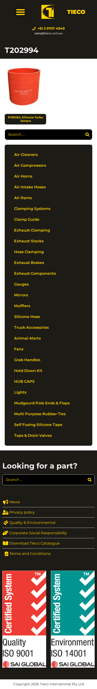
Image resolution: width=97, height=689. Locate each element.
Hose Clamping (29, 252)
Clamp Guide (26, 219)
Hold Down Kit (28, 370)
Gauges (21, 284)
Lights (20, 392)
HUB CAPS (24, 381)
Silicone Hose (27, 316)
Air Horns (23, 176)
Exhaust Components (35, 273)
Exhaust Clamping (32, 230)
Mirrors (21, 295)
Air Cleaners (26, 154)
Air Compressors (30, 165)
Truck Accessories (31, 327)
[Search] (87, 134)
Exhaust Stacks (29, 241)
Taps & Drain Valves (33, 435)
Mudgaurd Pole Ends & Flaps (42, 403)
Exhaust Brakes (29, 262)
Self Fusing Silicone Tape (38, 424)
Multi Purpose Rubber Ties (40, 414)
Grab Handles (27, 360)
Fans (18, 349)
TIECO (76, 11)
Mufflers (22, 306)
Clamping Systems (32, 208)
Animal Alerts (27, 338)
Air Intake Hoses (30, 187)
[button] (20, 12)
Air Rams (23, 198)
